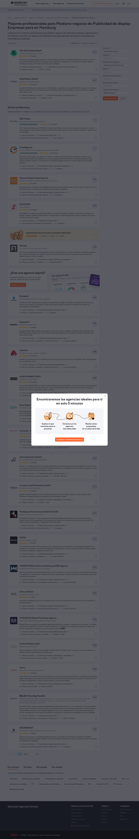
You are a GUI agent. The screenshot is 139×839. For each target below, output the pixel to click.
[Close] (105, 395)
